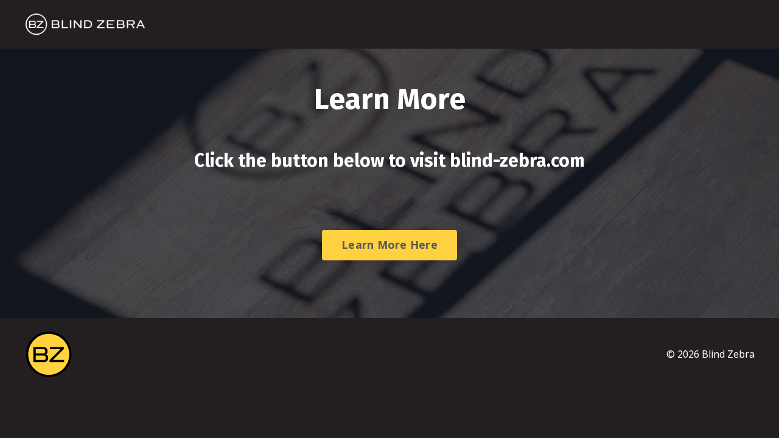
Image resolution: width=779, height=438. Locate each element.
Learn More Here (389, 244)
